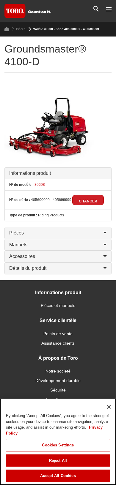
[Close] (108, 406)
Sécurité (58, 390)
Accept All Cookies (58, 475)
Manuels (18, 244)
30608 (39, 185)
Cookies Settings (58, 445)
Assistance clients (58, 343)
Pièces (20, 29)
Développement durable (58, 380)
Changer (88, 201)
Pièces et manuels (58, 305)
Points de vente (58, 333)
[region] (58, 442)
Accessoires (22, 256)
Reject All (58, 460)
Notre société (58, 371)
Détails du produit (27, 268)
